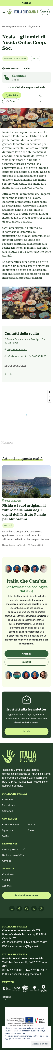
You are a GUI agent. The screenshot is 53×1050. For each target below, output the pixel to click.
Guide (5, 835)
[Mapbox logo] (7, 442)
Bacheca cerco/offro (13, 855)
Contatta (13, 95)
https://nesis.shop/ (17, 349)
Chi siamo (7, 799)
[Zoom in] (49, 392)
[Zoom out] (49, 396)
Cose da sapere (10, 824)
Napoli (15, 79)
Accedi (44, 11)
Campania (19, 75)
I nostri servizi (9, 805)
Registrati (26, 662)
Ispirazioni (7, 830)
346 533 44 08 (39, 356)
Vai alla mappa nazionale (31, 87)
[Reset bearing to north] (49, 400)
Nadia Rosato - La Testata (14, 545)
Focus (31, 830)
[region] (26, 417)
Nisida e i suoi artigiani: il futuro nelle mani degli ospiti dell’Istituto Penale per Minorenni (24, 512)
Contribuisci (8, 874)
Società (8, 525)
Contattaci (7, 810)
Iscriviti (26, 731)
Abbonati (26, 653)
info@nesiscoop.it (16, 356)
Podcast (32, 824)
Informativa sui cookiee (21, 1038)
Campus (6, 860)
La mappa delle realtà (13, 849)
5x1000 (6, 880)
